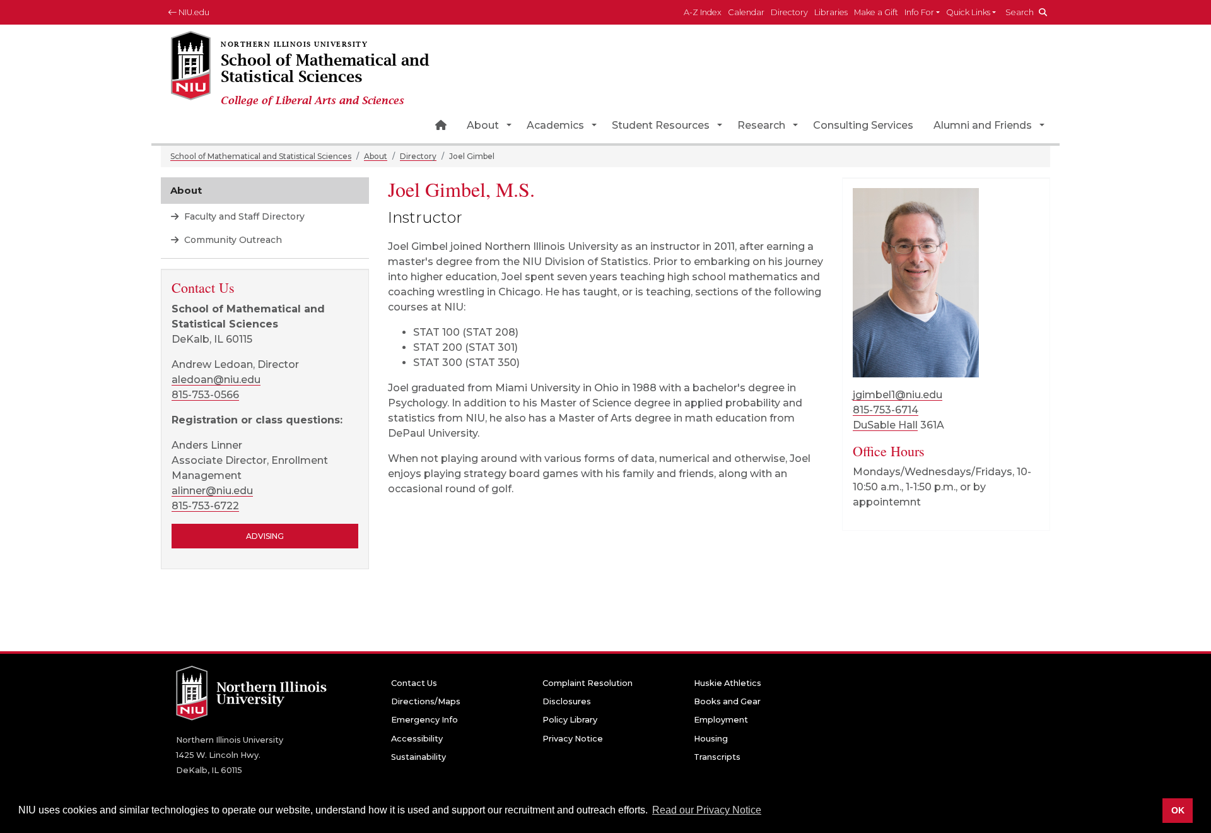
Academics (555, 125)
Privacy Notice (572, 738)
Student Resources (661, 125)
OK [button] (1178, 810)
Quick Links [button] (968, 12)
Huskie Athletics (727, 683)
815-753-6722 (205, 506)
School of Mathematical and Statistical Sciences (260, 156)
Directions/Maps (425, 701)
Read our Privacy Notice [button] (706, 810)
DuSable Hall (885, 425)
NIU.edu (193, 12)
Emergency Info (424, 719)
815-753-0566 (205, 395)
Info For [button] (919, 12)
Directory (789, 12)
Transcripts (717, 757)
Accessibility (417, 738)
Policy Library (569, 719)
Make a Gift (876, 12)
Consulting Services (863, 125)
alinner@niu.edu (212, 491)
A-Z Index (703, 12)
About (483, 125)
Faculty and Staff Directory (243, 216)
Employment (721, 719)
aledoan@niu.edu (216, 380)
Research (761, 125)
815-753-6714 (885, 410)
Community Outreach (232, 239)
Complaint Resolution (587, 683)
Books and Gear (727, 701)
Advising (265, 536)
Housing (711, 738)
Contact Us (414, 683)
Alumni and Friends (982, 125)
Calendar (746, 12)
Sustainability (418, 757)
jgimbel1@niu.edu (897, 395)
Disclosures (566, 701)
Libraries (831, 12)
